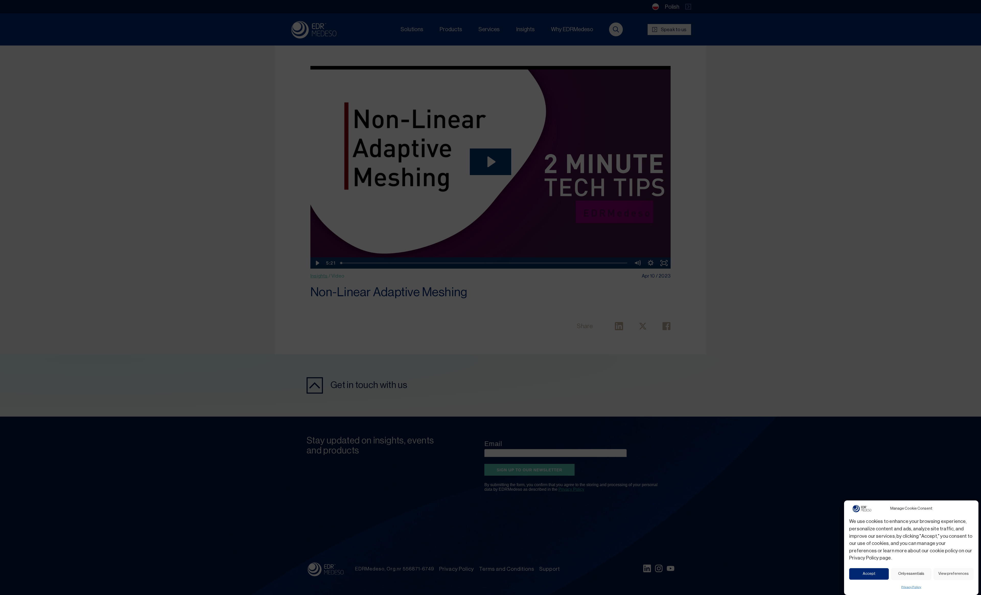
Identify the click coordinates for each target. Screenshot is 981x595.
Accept (869, 574)
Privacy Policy (911, 586)
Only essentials (911, 574)
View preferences (953, 574)
